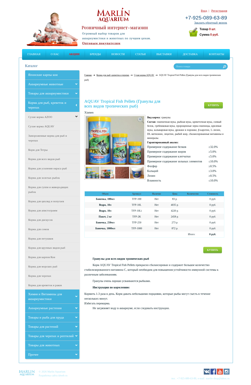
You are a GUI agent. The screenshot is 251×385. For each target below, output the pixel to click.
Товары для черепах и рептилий (51, 336)
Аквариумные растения (45, 308)
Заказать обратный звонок (210, 22)
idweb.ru (62, 375)
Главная (33, 54)
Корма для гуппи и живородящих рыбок (48, 189)
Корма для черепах (39, 275)
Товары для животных (44, 345)
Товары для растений (43, 326)
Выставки (164, 54)
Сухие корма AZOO (40, 117)
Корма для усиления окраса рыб (47, 168)
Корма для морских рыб (42, 266)
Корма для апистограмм (42, 210)
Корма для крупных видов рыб (46, 247)
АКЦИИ (74, 54)
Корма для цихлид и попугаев (46, 201)
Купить (213, 105)
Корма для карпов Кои (41, 257)
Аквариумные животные (45, 84)
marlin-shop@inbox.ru (218, 378)
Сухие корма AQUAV (41, 126)
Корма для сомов (38, 229)
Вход (204, 10)
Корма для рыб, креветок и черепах (47, 105)
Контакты (216, 54)
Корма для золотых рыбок (44, 177)
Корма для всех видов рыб (44, 159)
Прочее (33, 354)
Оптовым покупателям (101, 43)
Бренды (95, 54)
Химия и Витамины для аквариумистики (45, 296)
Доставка (190, 54)
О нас (55, 54)
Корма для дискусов (40, 219)
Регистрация (219, 10)
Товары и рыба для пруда (46, 317)
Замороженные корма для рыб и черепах (47, 138)
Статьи (140, 54)
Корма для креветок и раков (45, 285)
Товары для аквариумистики (48, 93)
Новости (118, 54)
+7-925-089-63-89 (206, 18)
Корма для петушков (40, 238)
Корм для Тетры (38, 149)
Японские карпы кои (43, 75)
